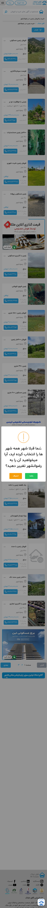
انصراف (15, 476)
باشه (31, 476)
